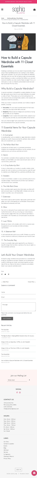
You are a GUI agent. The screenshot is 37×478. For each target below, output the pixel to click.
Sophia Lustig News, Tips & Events (15, 18)
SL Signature (7, 454)
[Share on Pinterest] (8, 274)
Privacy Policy (7, 458)
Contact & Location (9, 443)
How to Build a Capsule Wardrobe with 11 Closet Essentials (17, 360)
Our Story (6, 441)
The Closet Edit (5, 354)
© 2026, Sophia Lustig (12, 473)
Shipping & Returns (9, 456)
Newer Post (31, 282)
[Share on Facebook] (2, 274)
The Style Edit (5, 329)
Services (6, 452)
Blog (5, 448)
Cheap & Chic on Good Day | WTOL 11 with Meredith (15, 342)
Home (2, 18)
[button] (18, 469)
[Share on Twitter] (5, 274)
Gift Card (6, 450)
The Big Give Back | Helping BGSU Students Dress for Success (17, 336)
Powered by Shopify (24, 473)
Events (5, 446)
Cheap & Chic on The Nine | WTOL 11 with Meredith (15, 348)
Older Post (5, 282)
